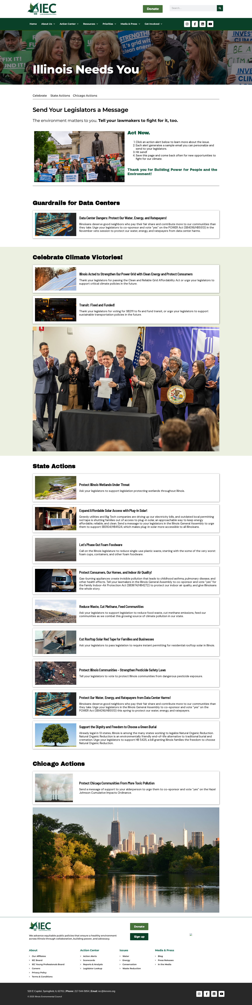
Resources (89, 24)
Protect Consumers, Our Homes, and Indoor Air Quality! (115, 572)
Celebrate (40, 95)
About (33, 950)
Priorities (108, 24)
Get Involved (152, 24)
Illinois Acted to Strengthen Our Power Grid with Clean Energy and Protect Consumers (135, 274)
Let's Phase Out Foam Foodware (100, 544)
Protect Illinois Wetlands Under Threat (104, 484)
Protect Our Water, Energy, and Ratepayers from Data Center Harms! (125, 697)
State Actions (60, 95)
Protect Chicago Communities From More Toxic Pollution (116, 783)
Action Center (68, 24)
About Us (46, 24)
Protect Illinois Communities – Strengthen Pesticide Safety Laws (122, 670)
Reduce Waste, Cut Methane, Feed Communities (111, 606)
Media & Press (129, 24)
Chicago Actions (85, 95)
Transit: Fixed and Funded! (97, 305)
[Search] (220, 8)
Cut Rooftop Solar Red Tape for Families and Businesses (116, 639)
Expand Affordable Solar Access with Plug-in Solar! (113, 510)
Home (33, 24)
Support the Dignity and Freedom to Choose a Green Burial (117, 727)
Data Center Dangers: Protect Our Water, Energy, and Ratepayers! (123, 218)
